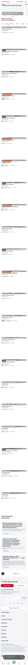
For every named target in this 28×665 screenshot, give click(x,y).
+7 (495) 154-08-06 (19, 1)
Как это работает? (8, 658)
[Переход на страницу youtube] (14, 603)
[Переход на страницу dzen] (18, 603)
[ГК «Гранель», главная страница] (5, 1)
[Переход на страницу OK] (22, 603)
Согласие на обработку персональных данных (10, 645)
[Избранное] (26, 2)
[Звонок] (14, 662)
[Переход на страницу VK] (10, 603)
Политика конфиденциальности (7, 644)
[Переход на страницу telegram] (5, 603)
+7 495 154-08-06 (9, 582)
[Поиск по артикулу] (11, 597)
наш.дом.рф (3, 652)
